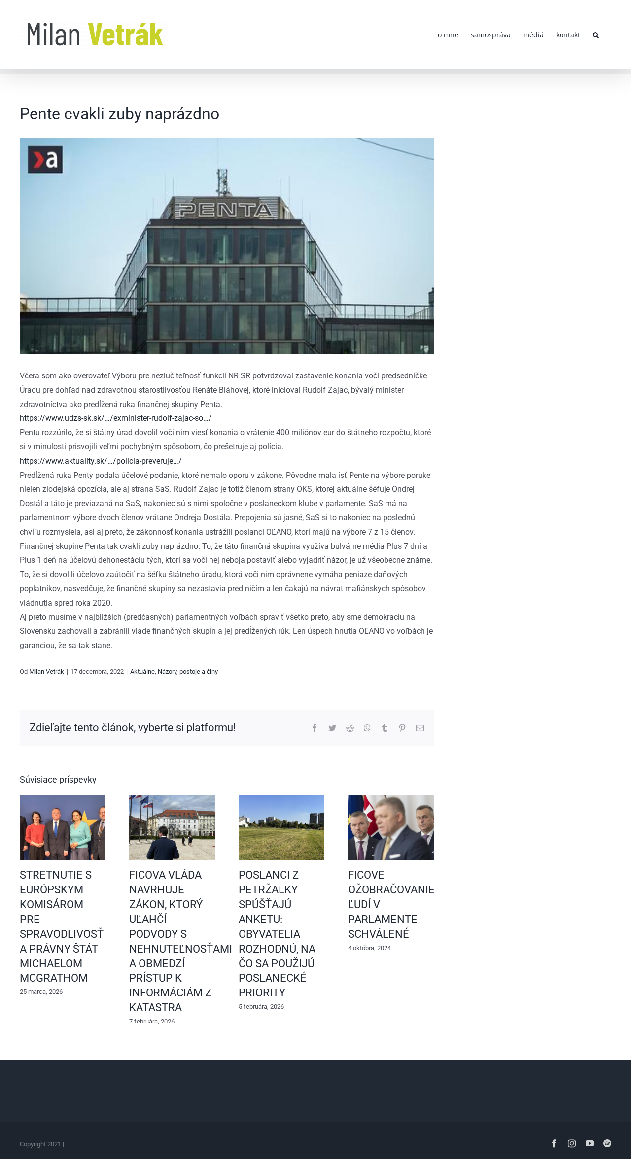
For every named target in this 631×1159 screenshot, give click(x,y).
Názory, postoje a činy (188, 671)
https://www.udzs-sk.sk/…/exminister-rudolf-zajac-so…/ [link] (116, 418)
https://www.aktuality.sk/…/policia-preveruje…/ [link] (101, 461)
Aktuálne (142, 671)
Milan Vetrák (46, 671)
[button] (596, 34)
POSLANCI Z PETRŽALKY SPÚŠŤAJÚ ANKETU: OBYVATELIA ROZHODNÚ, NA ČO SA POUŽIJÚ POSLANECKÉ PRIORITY (277, 934)
